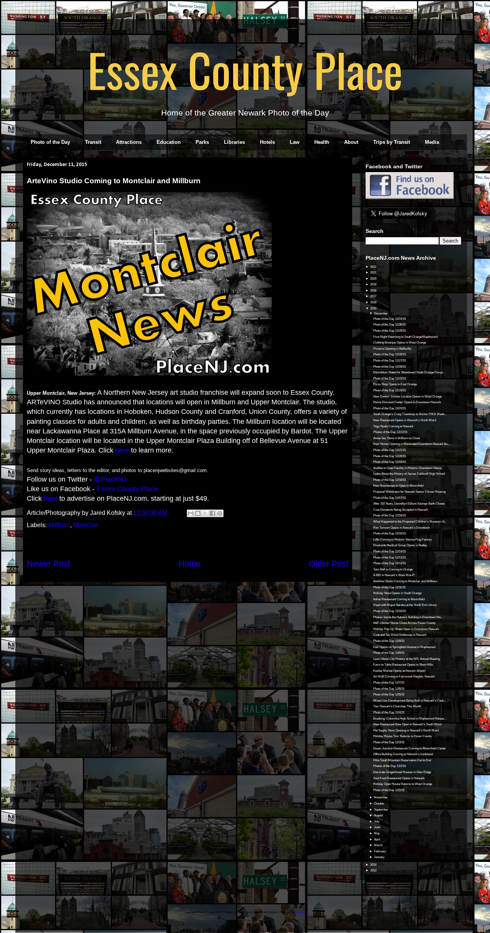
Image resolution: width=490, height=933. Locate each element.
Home (189, 563)
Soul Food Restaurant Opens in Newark (399, 778)
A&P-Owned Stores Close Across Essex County (404, 623)
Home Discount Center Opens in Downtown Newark (407, 402)
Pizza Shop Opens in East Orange (395, 384)
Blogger (300, 912)
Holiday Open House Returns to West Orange (402, 784)
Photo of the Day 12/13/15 (389, 557)
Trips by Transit (391, 142)
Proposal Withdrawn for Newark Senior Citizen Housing (409, 491)
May (377, 833)
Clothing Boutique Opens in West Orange (399, 342)
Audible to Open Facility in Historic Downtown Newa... (408, 468)
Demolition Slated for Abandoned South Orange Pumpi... (409, 372)
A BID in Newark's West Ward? (394, 575)
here (122, 450)
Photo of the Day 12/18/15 (389, 480)
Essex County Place (245, 69)
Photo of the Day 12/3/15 (388, 742)
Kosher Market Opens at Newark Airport (399, 670)
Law (294, 142)
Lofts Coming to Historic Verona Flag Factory (402, 539)
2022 (373, 267)
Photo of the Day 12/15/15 (389, 533)
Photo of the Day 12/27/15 (389, 360)
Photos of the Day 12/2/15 (389, 766)
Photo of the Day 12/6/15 (388, 688)
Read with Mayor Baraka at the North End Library (405, 605)
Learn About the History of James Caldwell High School (409, 473)
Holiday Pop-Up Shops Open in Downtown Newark (406, 629)
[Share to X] (205, 513)
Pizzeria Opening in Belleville (392, 348)
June (377, 827)
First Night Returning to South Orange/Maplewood (405, 337)
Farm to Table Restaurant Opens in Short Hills (403, 664)
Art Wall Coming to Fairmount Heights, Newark (404, 676)
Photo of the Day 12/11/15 (389, 587)
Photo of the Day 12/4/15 (388, 712)
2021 (373, 272)
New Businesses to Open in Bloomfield (398, 485)
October (379, 803)
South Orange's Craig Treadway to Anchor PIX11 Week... (410, 414)
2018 (373, 290)
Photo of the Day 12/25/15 (389, 378)
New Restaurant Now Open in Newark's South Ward (407, 724)
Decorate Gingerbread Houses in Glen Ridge (402, 772)
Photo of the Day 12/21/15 (389, 450)
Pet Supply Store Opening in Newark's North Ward (406, 730)
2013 (373, 870)
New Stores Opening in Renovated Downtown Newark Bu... (411, 444)
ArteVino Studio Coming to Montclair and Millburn (405, 581)
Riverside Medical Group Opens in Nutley (400, 545)
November (381, 797)
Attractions (129, 142)
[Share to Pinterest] (220, 513)
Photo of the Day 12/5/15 (388, 694)
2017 (373, 296)
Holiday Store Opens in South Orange (397, 593)
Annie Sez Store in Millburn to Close (396, 438)
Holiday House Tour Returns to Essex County (402, 736)
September (381, 809)
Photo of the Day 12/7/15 (388, 682)
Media (432, 142)
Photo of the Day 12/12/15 (389, 563)
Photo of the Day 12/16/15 (389, 515)
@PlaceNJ (110, 479)
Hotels (267, 142)
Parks (202, 142)
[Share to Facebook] (212, 513)
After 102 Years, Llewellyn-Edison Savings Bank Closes (409, 503)
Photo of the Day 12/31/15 (389, 319)
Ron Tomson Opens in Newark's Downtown (401, 527)
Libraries (234, 142)
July (377, 821)
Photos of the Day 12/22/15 (390, 432)
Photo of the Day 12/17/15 (389, 498)
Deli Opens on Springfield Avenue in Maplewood (404, 647)
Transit (93, 142)
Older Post (328, 563)
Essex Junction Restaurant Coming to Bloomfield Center (409, 748)
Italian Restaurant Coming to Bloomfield (399, 599)
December (381, 313)
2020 (373, 278)
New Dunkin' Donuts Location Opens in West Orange (407, 396)
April (377, 839)
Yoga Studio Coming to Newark (393, 426)
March (378, 845)
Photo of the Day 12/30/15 (389, 324)
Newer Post (48, 563)
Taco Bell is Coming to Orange (393, 569)
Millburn (59, 525)
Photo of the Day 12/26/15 (389, 366)
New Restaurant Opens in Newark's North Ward (404, 420)
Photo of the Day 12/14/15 (389, 551)
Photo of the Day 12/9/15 (388, 641)
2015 (373, 308)
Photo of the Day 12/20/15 (389, 456)
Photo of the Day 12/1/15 (388, 790)
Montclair (85, 525)
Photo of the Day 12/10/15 (389, 611)
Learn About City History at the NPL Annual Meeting (406, 659)
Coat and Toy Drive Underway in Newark (399, 635)
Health (321, 142)
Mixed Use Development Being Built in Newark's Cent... (409, 700)
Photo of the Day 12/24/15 (389, 390)
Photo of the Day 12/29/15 (389, 330)
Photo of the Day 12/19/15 (389, 462)
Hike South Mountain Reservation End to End (402, 760)
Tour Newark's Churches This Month (397, 706)
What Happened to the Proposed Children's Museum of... (409, 521)
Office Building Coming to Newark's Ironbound (403, 754)
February (380, 851)
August (379, 815)
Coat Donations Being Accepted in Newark (400, 509)
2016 (373, 302)
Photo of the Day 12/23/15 (389, 408)
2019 (373, 284)
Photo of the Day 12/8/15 (388, 653)
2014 (373, 864)
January (379, 857)
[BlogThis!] (198, 513)
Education (169, 142)
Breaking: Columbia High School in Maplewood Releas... (409, 718)
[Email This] (190, 513)
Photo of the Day (50, 142)
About (351, 142)
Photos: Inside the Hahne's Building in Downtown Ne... (408, 617)
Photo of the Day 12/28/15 (389, 354)
